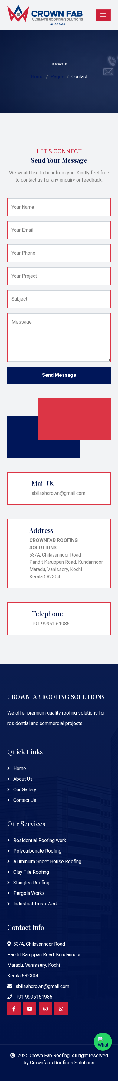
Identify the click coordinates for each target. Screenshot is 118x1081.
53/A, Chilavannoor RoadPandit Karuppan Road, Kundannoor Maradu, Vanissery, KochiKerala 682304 (44, 960)
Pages (57, 76)
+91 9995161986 (33, 997)
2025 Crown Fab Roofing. (45, 1055)
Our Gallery (24, 789)
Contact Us (24, 800)
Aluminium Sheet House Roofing (46, 861)
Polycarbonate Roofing (36, 851)
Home (37, 76)
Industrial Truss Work (35, 904)
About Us (22, 779)
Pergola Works (28, 893)
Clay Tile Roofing (30, 872)
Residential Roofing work (39, 840)
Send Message (59, 375)
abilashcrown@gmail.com (42, 986)
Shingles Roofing (30, 883)
